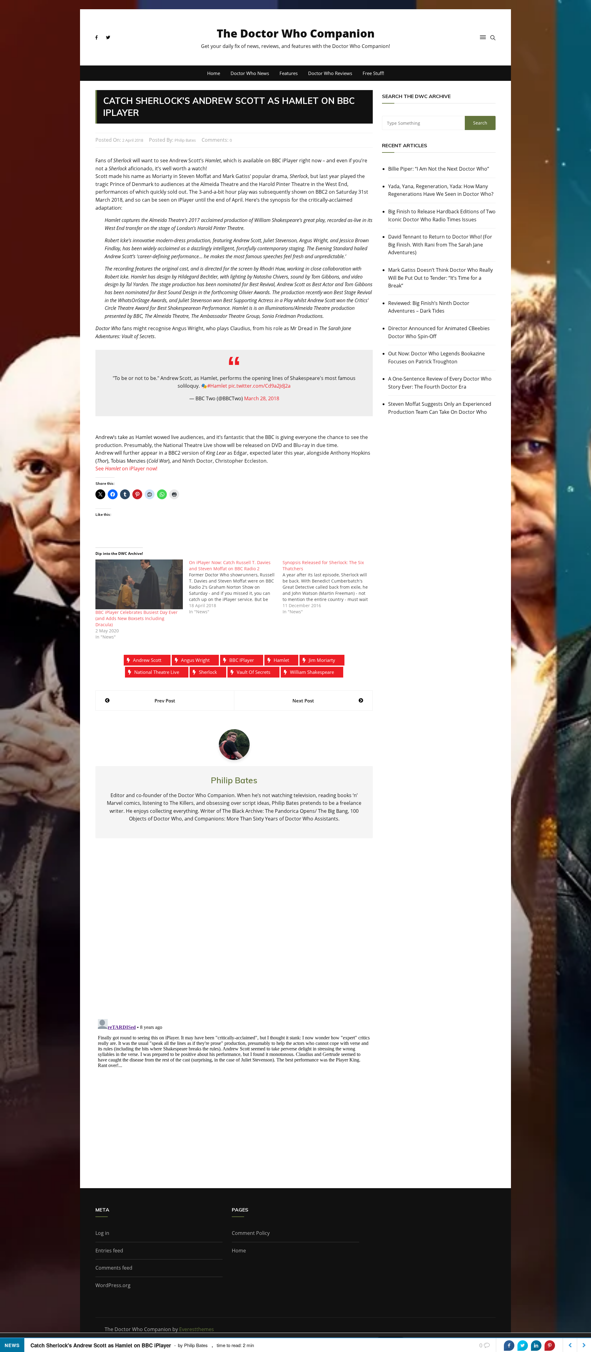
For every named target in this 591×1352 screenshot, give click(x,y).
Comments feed (113, 1267)
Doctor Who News (250, 73)
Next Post (303, 701)
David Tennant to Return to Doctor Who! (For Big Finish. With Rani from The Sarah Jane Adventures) (440, 244)
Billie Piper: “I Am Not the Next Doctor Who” (438, 168)
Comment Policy (251, 1233)
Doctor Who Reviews (330, 73)
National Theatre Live (156, 672)
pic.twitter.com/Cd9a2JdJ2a (259, 385)
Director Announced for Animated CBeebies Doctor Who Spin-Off (439, 332)
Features (288, 73)
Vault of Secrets (253, 672)
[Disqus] (234, 933)
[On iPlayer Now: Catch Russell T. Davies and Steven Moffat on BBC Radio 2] (236, 587)
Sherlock (208, 672)
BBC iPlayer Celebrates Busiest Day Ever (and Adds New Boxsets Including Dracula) (136, 618)
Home (213, 73)
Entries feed (109, 1250)
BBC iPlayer (241, 660)
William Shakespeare (312, 672)
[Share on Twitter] (522, 1345)
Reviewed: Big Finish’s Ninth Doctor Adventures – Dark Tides (428, 307)
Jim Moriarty (322, 660)
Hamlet (281, 660)
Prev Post (165, 701)
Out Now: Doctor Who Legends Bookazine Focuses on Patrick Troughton (436, 357)
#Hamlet (217, 385)
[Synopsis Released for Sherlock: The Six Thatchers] (329, 587)
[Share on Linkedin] (536, 1345)
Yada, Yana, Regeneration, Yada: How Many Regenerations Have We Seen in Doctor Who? (440, 190)
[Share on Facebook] (509, 1345)
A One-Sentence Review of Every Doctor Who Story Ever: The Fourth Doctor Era (440, 382)
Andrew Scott (147, 660)
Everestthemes (196, 1329)
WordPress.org (113, 1285)
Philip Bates (185, 140)
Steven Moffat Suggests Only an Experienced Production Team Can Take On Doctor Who (439, 408)
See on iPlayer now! (126, 468)
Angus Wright (195, 660)
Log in (102, 1233)
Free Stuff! (373, 73)
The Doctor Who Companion (296, 33)
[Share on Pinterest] (550, 1345)
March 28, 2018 (261, 398)
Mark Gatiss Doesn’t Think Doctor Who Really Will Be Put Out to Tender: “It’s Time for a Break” (440, 278)
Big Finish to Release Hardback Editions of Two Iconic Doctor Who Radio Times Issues (442, 215)
